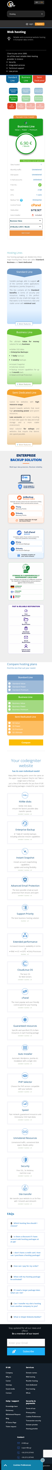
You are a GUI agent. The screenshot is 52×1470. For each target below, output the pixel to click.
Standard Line (12, 79)
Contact (9, 1393)
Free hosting (30, 1389)
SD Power (21, 106)
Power (26, 91)
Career (8, 1381)
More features (25, 324)
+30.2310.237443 (27, 1452)
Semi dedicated (31, 1385)
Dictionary (9, 1410)
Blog (7, 1418)
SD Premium (31, 106)
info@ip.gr (25, 1443)
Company (9, 1373)
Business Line (26, 79)
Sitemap (9, 1385)
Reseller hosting (32, 1381)
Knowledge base (12, 1406)
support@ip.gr (26, 1448)
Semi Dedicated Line (39, 79)
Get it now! (26, 233)
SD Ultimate (40, 106)
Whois (28, 1393)
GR (37, 2)
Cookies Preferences (33, 1416)
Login (31, 24)
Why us (8, 1377)
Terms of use (30, 1408)
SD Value (11, 106)
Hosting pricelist (32, 1429)
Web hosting (30, 1377)
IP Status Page (11, 1422)
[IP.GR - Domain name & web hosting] (9, 3)
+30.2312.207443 (27, 1457)
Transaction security (33, 1420)
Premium (39, 91)
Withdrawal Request (13, 1414)
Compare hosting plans (22, 665)
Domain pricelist (32, 1425)
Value (14, 91)
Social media (10, 1389)
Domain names (31, 1373)
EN (42, 2)
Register (40, 24)
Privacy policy (30, 1412)
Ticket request (11, 1426)
